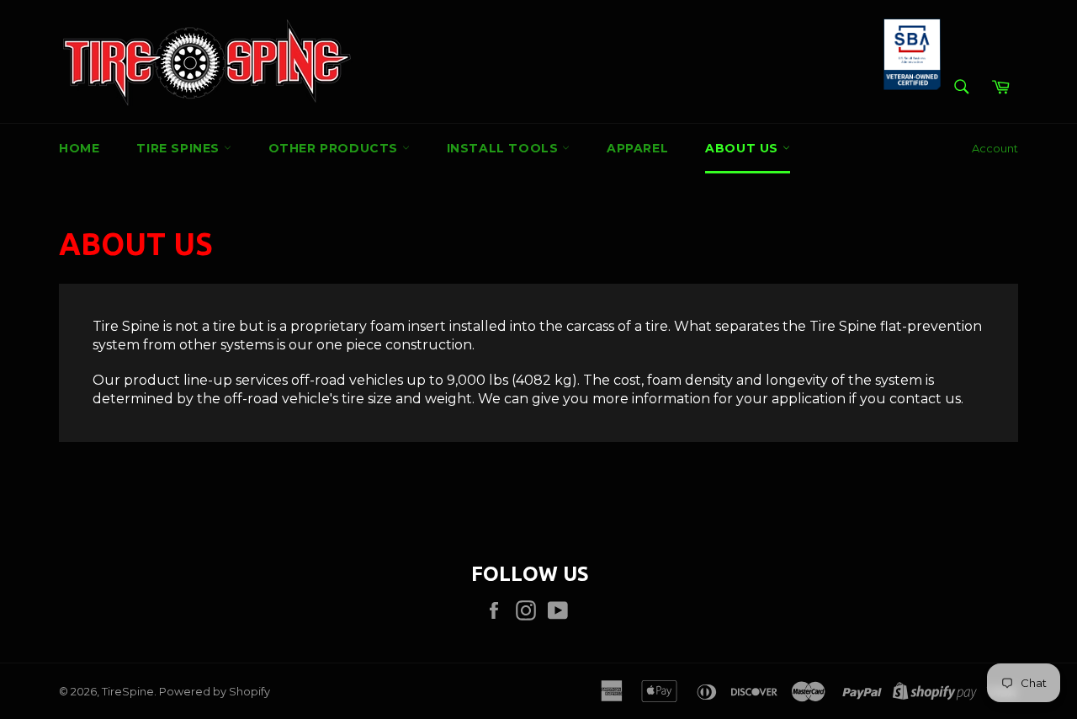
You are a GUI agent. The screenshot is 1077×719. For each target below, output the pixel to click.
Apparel (637, 148)
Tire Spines (179, 148)
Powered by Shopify (214, 691)
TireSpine (128, 691)
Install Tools (504, 148)
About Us (743, 148)
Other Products (335, 148)
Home (79, 148)
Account (995, 148)
